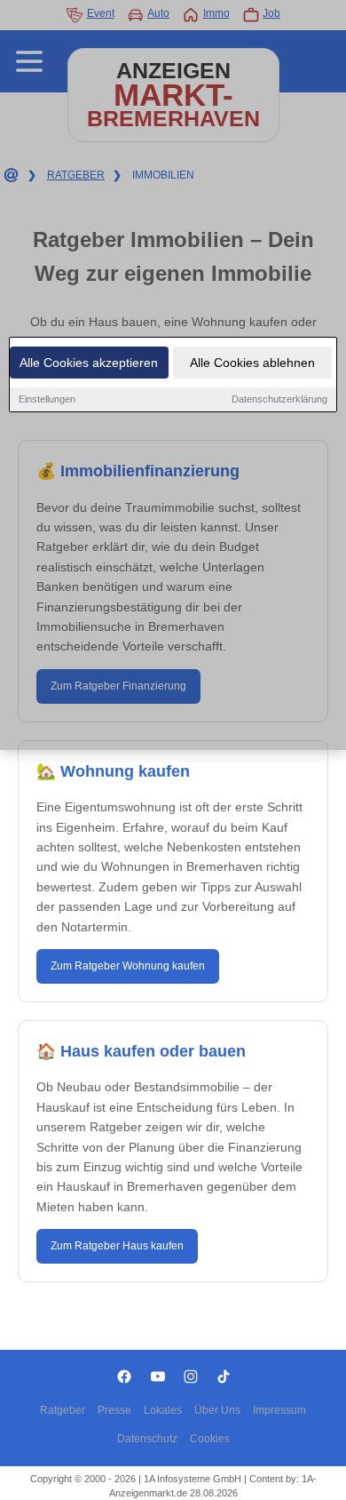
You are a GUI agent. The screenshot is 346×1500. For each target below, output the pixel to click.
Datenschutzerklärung (279, 399)
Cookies (210, 1438)
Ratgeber (62, 1410)
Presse (114, 1410)
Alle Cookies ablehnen (252, 362)
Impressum (279, 1410)
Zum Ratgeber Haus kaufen (117, 1246)
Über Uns (217, 1410)
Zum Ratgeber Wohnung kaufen (128, 966)
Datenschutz (147, 1438)
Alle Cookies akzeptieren (89, 362)
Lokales (163, 1410)
